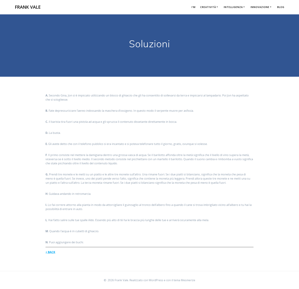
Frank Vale (28, 7)
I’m (194, 7)
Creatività (208, 7)
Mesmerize (188, 280)
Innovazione (260, 7)
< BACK (50, 252)
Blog (280, 7)
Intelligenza (233, 7)
